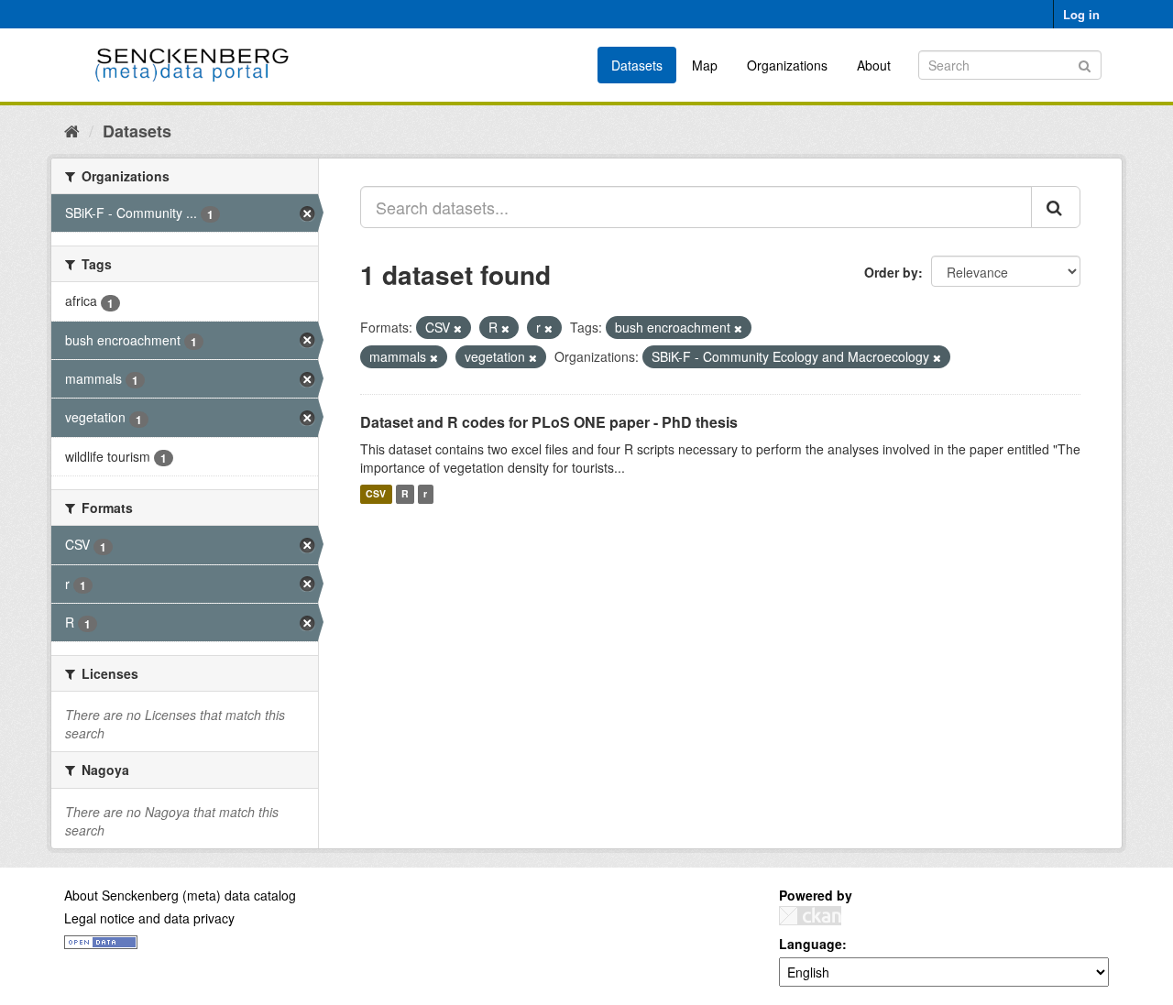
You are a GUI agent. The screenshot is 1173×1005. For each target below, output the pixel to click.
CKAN (810, 915)
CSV (376, 494)
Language (810, 943)
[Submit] (1084, 63)
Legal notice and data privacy (149, 918)
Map (705, 65)
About (874, 65)
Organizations (787, 65)
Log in (1081, 14)
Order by (891, 272)
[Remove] (458, 328)
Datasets (637, 65)
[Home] (72, 130)
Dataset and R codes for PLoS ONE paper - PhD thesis (549, 421)
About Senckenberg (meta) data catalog (180, 895)
